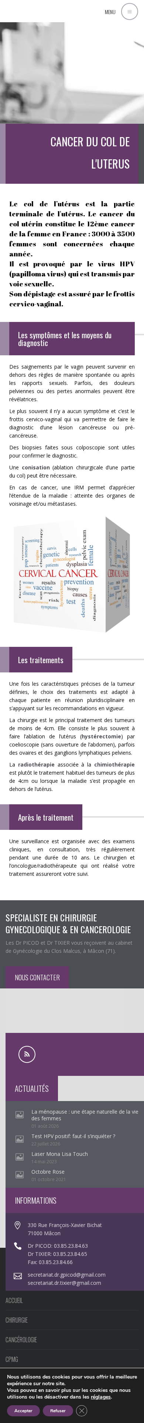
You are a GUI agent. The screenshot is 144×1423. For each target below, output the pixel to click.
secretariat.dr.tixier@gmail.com (64, 1282)
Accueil (14, 1300)
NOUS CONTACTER (37, 977)
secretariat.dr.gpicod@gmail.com (67, 1274)
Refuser (58, 1411)
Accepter (23, 1411)
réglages (101, 1397)
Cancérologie (21, 1339)
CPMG (12, 1359)
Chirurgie (17, 1320)
